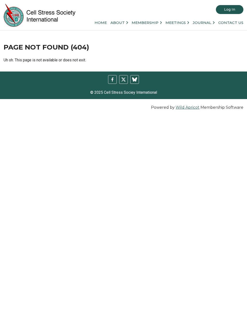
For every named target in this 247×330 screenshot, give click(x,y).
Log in (229, 9)
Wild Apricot (187, 107)
